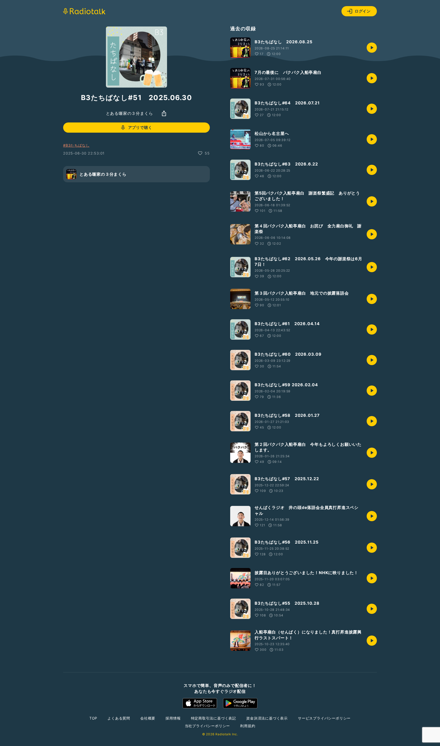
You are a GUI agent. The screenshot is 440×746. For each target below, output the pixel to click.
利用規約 (247, 726)
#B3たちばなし (76, 145)
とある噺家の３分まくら (129, 113)
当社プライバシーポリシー (207, 726)
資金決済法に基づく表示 (267, 718)
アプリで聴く (140, 127)
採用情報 (173, 718)
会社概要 (147, 718)
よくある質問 (118, 718)
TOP (93, 718)
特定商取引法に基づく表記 (213, 718)
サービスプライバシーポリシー (324, 718)
